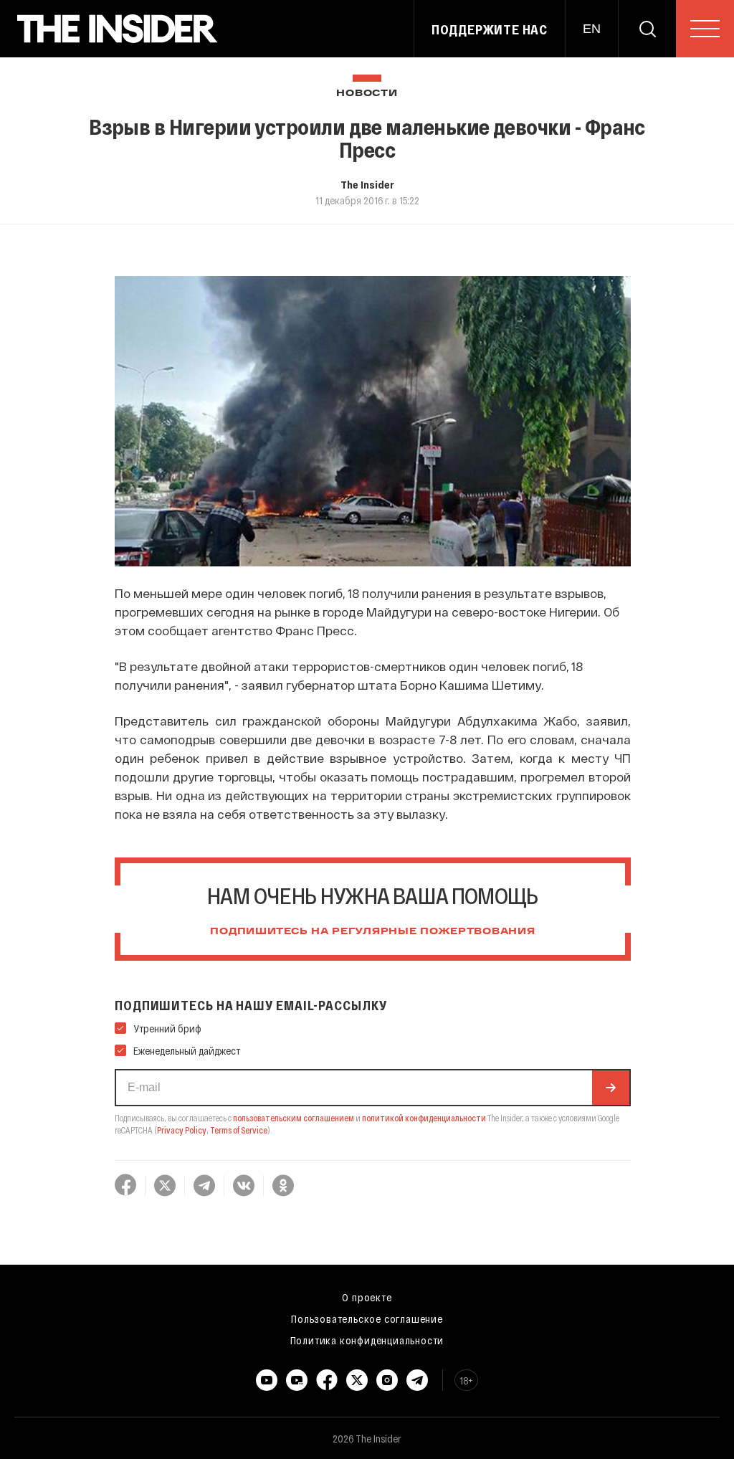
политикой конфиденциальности (424, 1118)
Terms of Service (238, 1130)
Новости (366, 94)
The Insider (367, 184)
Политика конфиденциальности (367, 1340)
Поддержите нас (490, 29)
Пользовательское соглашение (367, 1318)
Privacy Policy (181, 1130)
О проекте (366, 1297)
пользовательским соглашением (293, 1118)
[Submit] (610, 1087)
